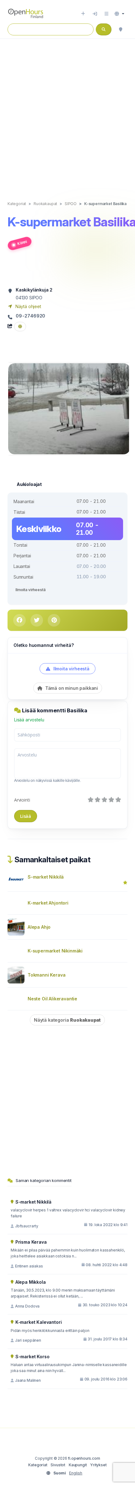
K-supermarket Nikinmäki (55, 950)
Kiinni (22, 242)
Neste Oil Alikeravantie (52, 998)
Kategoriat (37, 1465)
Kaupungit (78, 1465)
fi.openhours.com (84, 1458)
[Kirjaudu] (94, 14)
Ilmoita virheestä (30, 589)
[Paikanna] (121, 29)
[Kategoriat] (106, 14)
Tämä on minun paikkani (71, 688)
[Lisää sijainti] (83, 14)
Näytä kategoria (67, 1020)
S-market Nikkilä (46, 877)
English (75, 1473)
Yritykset (98, 1465)
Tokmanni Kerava (46, 975)
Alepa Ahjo (39, 927)
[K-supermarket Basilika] (69, 408)
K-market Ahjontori (48, 903)
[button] (119, 14)
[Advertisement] (67, 113)
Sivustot (58, 1465)
